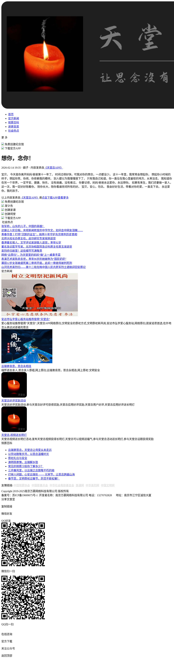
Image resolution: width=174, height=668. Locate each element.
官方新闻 (13, 118)
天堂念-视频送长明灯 (14, 435)
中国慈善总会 (40, 485)
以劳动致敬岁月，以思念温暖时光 (28, 454)
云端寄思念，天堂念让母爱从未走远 (30, 450)
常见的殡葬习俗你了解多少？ (26, 466)
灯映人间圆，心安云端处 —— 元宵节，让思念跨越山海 (41, 474)
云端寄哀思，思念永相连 (16, 366)
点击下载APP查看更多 (55, 197)
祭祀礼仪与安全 (17, 458)
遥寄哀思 (13, 126)
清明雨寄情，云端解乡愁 (23, 462)
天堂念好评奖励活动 (13, 400)
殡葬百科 (13, 122)
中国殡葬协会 (22, 485)
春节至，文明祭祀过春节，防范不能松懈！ (34, 478)
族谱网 (80, 485)
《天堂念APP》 (53, 167)
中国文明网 (108, 485)
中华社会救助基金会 (62, 485)
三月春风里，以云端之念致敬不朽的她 (31, 470)
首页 (11, 114)
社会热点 (13, 130)
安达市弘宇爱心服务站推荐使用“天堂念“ (25, 319)
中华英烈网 (92, 485)
